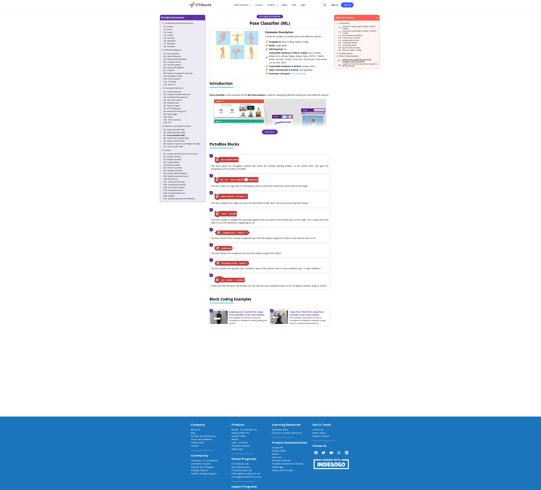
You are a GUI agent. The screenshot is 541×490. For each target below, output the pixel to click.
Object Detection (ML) (176, 132)
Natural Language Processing (179, 73)
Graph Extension (174, 91)
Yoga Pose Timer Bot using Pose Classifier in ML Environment (307, 313)
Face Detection (173, 53)
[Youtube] (331, 452)
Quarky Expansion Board (178, 176)
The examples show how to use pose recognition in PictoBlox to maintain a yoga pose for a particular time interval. (307, 320)
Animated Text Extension (177, 97)
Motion (170, 26)
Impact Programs (244, 486)
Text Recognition (174, 64)
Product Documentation (289, 442)
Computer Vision (174, 62)
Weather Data (173, 103)
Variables (171, 46)
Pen (169, 122)
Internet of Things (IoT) (176, 111)
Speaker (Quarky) (174, 170)
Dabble (171, 196)
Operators (171, 40)
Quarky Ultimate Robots (177, 173)
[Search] (324, 5)
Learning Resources (286, 425)
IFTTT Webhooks (174, 108)
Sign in (334, 5)
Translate (172, 81)
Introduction (344, 23)
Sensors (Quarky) (174, 167)
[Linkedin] (346, 452)
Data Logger (172, 114)
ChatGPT (171, 70)
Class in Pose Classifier (351, 38)
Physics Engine (173, 105)
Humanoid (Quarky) (176, 181)
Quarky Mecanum (175, 190)
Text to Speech (174, 79)
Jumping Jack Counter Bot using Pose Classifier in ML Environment (246, 313)
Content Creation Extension (178, 94)
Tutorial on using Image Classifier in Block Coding (358, 28)
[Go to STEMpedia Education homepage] (200, 4)
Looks (169, 29)
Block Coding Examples (349, 56)
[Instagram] (338, 452)
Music (170, 117)
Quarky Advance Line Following (181, 198)
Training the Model (349, 43)
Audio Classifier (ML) (175, 141)
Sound (170, 32)
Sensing (170, 38)
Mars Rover (173, 179)
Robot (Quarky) (173, 165)
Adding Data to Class (350, 40)
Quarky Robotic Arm (176, 193)
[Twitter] (323, 452)
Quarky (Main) (173, 162)
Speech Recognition (175, 67)
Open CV (172, 84)
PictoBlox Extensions (172, 17)
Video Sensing (174, 119)
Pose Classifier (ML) (176, 135)
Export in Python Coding (351, 50)
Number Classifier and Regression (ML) (183, 143)
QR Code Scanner (174, 100)
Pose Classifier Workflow (352, 36)
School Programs (243, 459)
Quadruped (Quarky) (177, 184)
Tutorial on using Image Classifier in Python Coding (359, 32)
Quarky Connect (174, 156)
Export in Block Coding (351, 48)
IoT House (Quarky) (176, 187)
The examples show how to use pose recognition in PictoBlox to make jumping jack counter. (248, 320)
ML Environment (298, 73)
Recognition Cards (175, 76)
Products (237, 425)
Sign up (347, 5)
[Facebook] (315, 452)
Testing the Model (349, 45)
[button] (377, 18)
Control (170, 35)
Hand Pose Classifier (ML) (178, 138)
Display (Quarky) (174, 159)
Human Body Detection (177, 59)
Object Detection (174, 56)
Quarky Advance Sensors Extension (182, 153)
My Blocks (171, 43)
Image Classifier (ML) (176, 129)
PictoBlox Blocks (346, 53)
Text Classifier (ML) (175, 146)
